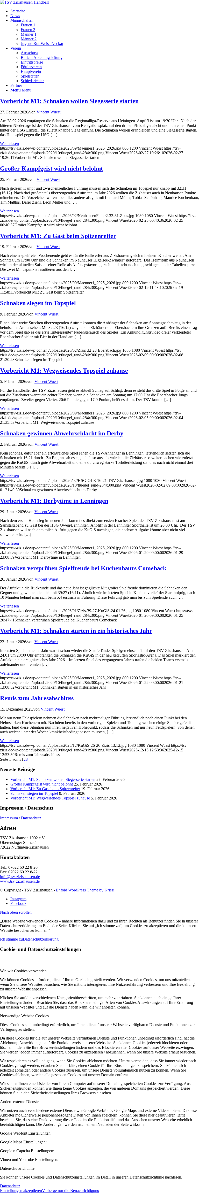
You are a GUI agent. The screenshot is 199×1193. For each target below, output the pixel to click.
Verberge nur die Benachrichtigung (70, 1190)
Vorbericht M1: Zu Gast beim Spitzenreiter (58, 236)
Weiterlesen (9, 143)
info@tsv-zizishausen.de (20, 876)
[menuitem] (104, 11)
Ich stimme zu (11, 939)
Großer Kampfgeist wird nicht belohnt (51, 168)
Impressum (9, 818)
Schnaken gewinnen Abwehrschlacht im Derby (61, 433)
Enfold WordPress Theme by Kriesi (85, 890)
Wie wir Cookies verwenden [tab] (23, 971)
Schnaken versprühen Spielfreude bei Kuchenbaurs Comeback (84, 568)
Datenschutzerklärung (41, 939)
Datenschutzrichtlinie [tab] (17, 1168)
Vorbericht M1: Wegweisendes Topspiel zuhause (64, 370)
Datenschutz (31, 818)
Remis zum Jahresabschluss (37, 698)
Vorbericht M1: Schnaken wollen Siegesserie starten (69, 101)
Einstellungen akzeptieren (21, 1190)
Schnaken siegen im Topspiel (38, 303)
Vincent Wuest (48, 112)
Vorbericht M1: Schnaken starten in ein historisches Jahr (76, 630)
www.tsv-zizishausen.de (20, 881)
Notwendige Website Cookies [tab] (24, 1016)
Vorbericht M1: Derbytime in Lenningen (54, 500)
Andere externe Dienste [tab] (19, 1101)
